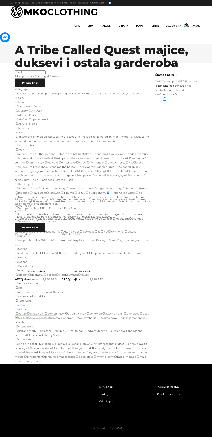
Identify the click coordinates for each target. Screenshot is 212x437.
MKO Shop (106, 386)
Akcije (106, 394)
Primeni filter (30, 82)
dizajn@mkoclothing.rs (51, 2)
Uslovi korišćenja (168, 386)
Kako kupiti (106, 401)
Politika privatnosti (168, 394)
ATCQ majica (71, 279)
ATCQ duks (23, 279)
